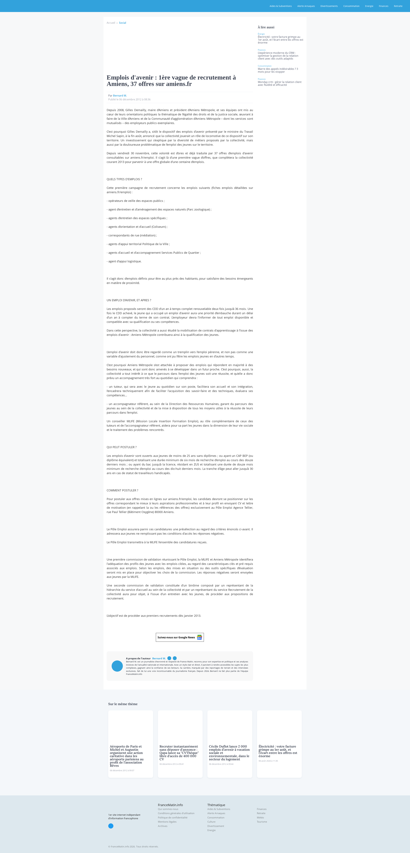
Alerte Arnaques (306, 6)
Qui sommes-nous (168, 809)
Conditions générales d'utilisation (176, 813)
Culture (211, 821)
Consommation (351, 6)
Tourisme (262, 821)
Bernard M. (120, 95)
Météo (260, 817)
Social (122, 22)
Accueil (111, 22)
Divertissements (329, 6)
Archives (162, 826)
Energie (369, 6)
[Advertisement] (180, 48)
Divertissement (215, 826)
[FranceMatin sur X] (110, 826)
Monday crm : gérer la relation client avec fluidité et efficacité (280, 83)
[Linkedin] (175, 658)
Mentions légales (167, 821)
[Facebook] (169, 658)
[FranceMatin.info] (23, 6)
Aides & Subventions (281, 6)
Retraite (398, 6)
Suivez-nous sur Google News (176, 637)
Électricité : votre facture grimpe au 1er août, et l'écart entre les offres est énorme (280, 39)
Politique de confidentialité (172, 817)
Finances (383, 6)
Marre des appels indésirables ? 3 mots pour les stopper (278, 70)
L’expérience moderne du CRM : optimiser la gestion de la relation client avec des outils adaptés (278, 55)
